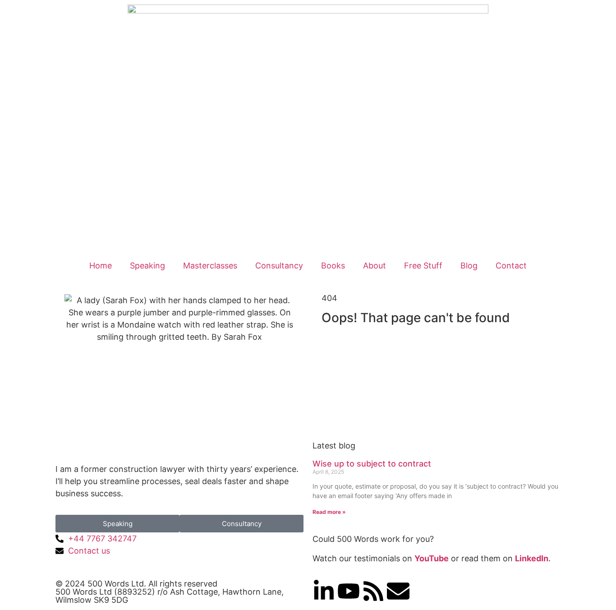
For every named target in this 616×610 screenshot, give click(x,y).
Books (333, 265)
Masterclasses (210, 265)
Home (100, 265)
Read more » (329, 511)
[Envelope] (398, 591)
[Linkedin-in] (324, 591)
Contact (511, 265)
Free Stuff (423, 265)
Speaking (147, 265)
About (374, 265)
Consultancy (279, 265)
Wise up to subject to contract (372, 463)
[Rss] (373, 591)
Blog (469, 265)
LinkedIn (531, 558)
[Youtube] (348, 591)
